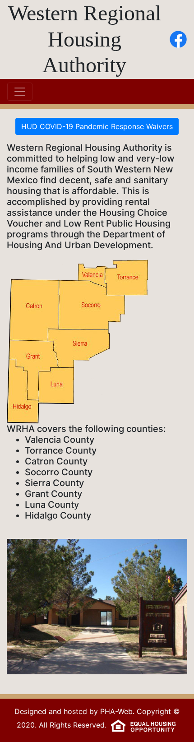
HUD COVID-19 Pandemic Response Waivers (97, 126)
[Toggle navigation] (19, 92)
